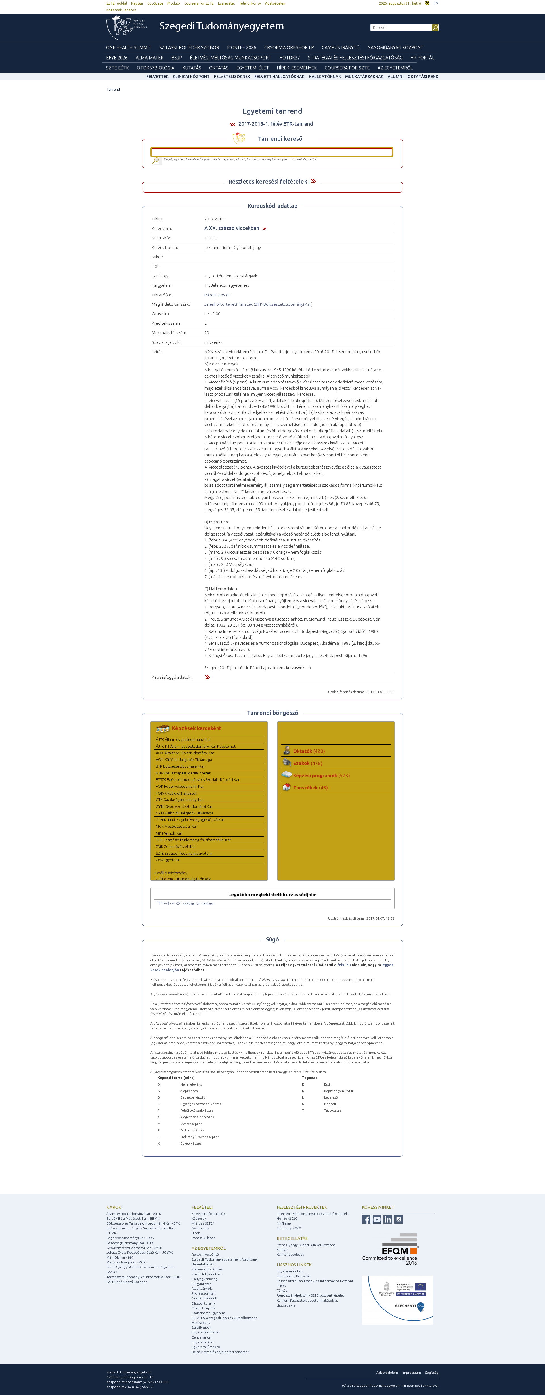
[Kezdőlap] (126, 27)
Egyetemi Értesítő (206, 1347)
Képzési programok (321, 775)
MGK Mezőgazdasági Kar (176, 826)
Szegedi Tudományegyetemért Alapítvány (225, 1259)
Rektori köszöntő (205, 1254)
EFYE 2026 (117, 57)
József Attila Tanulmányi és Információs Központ (315, 1281)
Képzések (199, 1218)
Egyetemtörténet (206, 1332)
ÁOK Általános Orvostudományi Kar (185, 753)
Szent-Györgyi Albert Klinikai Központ (306, 1245)
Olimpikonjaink (203, 1308)
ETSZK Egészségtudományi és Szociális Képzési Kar (198, 779)
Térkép (282, 1290)
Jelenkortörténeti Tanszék (228, 304)
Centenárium (202, 1337)
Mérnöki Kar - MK (119, 1257)
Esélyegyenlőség (204, 1279)
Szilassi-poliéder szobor (189, 47)
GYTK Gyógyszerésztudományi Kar (184, 806)
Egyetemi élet (252, 67)
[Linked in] (387, 1219)
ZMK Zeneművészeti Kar (176, 846)
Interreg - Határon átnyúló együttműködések (312, 1213)
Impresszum (411, 1372)
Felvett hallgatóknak (279, 76)
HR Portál (422, 57)
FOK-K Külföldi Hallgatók (176, 793)
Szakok (307, 763)
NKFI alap (284, 1223)
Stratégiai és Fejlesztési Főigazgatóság (355, 57)
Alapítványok (202, 1288)
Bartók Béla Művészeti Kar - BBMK (132, 1218)
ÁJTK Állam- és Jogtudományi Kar (183, 739)
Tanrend (113, 89)
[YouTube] (376, 1219)
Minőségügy (201, 1322)
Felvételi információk (208, 1213)
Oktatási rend (423, 76)
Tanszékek (310, 787)
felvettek (157, 76)
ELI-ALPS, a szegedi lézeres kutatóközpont (224, 1318)
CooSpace (155, 3)
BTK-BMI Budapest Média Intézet (183, 773)
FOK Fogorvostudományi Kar (180, 786)
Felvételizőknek (232, 76)
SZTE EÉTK (117, 67)
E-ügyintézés (201, 1284)
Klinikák (282, 1249)
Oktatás (219, 67)
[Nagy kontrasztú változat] (427, 2)
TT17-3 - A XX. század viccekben (185, 903)
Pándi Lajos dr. (217, 294)
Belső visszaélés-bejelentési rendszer (220, 1352)
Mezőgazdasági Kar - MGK (126, 1262)
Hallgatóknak (325, 76)
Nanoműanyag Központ (396, 47)
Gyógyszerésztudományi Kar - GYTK (134, 1247)
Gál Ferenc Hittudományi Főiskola (183, 879)
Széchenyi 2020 (289, 1228)
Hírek (196, 1233)
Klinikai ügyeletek (290, 1254)
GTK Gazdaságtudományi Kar (180, 800)
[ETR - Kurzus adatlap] (263, 228)
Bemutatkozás (203, 1264)
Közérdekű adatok (121, 10)
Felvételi (202, 1207)
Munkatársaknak (364, 76)
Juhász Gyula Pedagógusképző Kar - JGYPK (139, 1252)
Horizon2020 (287, 1218)
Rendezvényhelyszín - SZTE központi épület (310, 1295)
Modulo (173, 3)
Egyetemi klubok (290, 1271)
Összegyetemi (168, 860)
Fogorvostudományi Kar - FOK (130, 1238)
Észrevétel (226, 3)
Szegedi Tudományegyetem (222, 26)
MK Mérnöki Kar (169, 833)
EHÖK (281, 1285)
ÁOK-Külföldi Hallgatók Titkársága (184, 760)
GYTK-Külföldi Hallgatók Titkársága (184, 813)
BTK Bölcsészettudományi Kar (283, 304)
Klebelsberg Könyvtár (293, 1276)
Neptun (137, 3)
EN (436, 3)
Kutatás (191, 67)
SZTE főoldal (116, 3)
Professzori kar (203, 1293)
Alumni (395, 76)
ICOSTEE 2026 (241, 47)
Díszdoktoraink (203, 1303)
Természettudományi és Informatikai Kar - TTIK (143, 1277)
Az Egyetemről (395, 67)
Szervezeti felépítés (207, 1269)
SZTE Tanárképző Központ (126, 1282)
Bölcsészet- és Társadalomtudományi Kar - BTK (143, 1223)
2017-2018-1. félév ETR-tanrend (275, 124)
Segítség (432, 1372)
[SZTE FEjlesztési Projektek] (397, 1300)
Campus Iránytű (341, 47)
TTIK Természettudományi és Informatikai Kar (193, 840)
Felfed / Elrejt (313, 181)
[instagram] (398, 1219)
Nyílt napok (200, 1228)
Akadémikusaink (204, 1298)
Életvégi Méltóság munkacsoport (230, 57)
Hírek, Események (297, 67)
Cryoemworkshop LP (289, 47)
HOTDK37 (289, 57)
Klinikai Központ (191, 76)
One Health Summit (128, 47)
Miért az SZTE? (203, 1223)
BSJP (176, 57)
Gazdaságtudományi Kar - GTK (130, 1243)
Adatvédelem (275, 3)
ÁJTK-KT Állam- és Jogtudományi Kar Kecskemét (196, 746)
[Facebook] (366, 1219)
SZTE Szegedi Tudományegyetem (184, 853)
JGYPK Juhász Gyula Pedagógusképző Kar (190, 820)
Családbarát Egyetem (208, 1313)
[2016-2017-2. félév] (232, 124)
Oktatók (309, 751)
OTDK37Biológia (155, 67)
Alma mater (150, 57)
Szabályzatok (201, 1327)
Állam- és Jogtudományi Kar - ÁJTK (133, 1213)
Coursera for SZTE (199, 3)
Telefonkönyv (250, 3)
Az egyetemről (209, 1248)
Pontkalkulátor (203, 1238)
